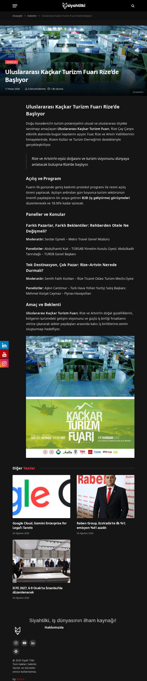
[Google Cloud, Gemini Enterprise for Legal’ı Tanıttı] (41, 496)
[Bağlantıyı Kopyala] (16, 126)
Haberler (11, 62)
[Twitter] (16, 107)
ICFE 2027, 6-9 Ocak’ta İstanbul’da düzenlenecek (38, 590)
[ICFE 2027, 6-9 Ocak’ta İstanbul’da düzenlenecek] (41, 561)
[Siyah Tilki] (73, 6)
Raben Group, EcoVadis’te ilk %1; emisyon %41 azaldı (101, 525)
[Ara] (132, 6)
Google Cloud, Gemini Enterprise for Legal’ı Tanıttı (40, 525)
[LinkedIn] (16, 116)
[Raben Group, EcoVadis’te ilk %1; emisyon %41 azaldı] (105, 496)
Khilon (21, 679)
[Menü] (15, 6)
